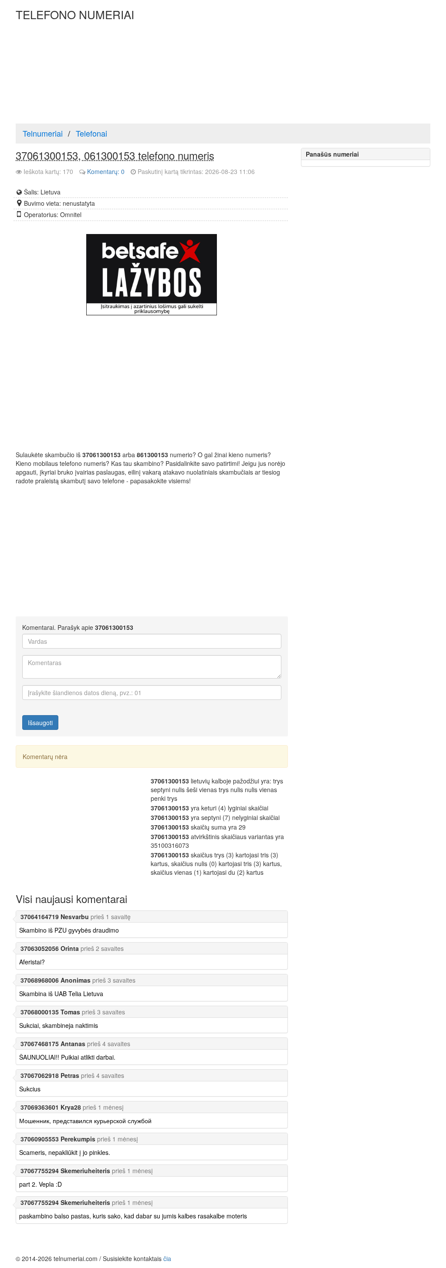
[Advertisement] (320, 61)
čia (167, 1258)
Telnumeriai (43, 133)
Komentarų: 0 (106, 171)
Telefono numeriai (75, 14)
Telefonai (91, 133)
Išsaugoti (40, 722)
